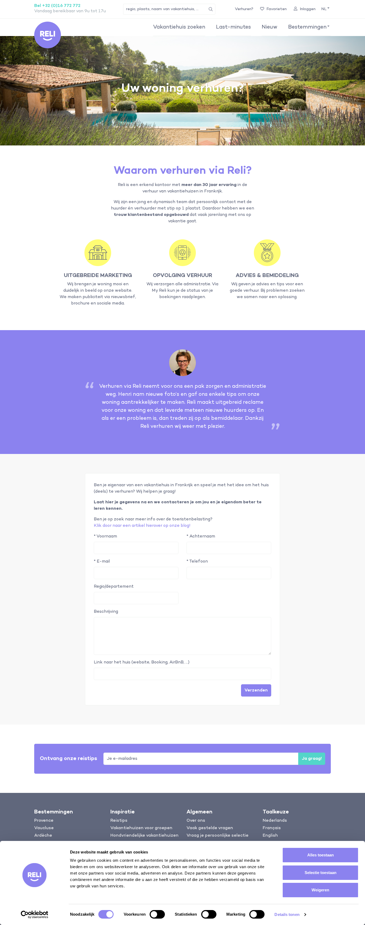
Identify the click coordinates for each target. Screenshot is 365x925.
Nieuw (269, 27)
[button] (325, 9)
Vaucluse (44, 828)
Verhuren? (244, 9)
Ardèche (43, 836)
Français (272, 828)
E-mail (102, 561)
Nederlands (275, 821)
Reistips (118, 821)
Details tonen (286, 914)
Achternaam (201, 536)
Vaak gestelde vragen (210, 828)
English (270, 836)
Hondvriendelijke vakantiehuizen (144, 836)
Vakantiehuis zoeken (179, 27)
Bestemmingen (307, 27)
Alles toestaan (320, 855)
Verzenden (256, 690)
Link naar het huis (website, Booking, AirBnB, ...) (141, 662)
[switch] (157, 914)
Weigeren (320, 890)
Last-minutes (233, 27)
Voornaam (105, 536)
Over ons (196, 821)
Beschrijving (106, 612)
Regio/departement (114, 587)
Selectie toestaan (320, 872)
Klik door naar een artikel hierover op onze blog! (142, 526)
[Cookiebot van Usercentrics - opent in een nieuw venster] (34, 915)
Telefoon (197, 561)
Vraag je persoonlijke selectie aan (217, 839)
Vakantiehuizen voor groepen (141, 828)
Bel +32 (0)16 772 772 (57, 6)
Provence (43, 821)
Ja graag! (312, 759)
